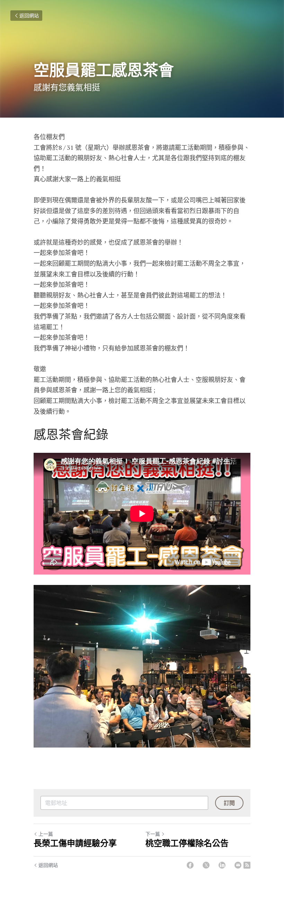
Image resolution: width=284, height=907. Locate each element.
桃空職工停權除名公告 (187, 843)
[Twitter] (206, 865)
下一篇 (152, 834)
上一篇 (45, 834)
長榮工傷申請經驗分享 (75, 843)
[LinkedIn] (222, 865)
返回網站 (29, 15)
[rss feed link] (246, 865)
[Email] (237, 865)
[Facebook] (190, 865)
